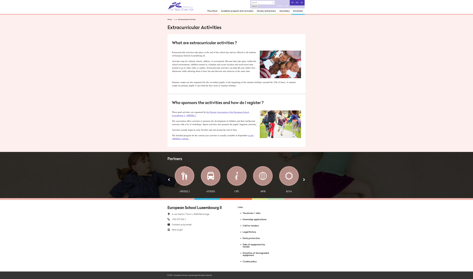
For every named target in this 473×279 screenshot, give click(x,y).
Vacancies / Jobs (252, 213)
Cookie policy (250, 261)
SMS (286, 6)
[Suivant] (304, 179)
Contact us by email (181, 224)
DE (302, 2)
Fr (292, 2)
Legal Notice (249, 231)
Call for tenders (251, 225)
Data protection (251, 238)
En (297, 2)
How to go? (177, 229)
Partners (175, 158)
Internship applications (255, 219)
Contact (279, 6)
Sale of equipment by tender (254, 245)
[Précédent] (169, 179)
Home (170, 19)
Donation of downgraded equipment (256, 254)
